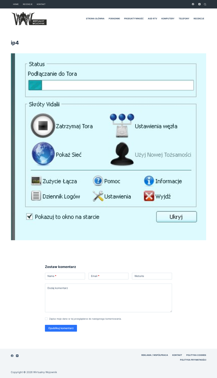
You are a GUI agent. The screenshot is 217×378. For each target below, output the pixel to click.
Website (139, 276)
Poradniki (114, 18)
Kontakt (41, 4)
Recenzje (28, 4)
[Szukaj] (205, 4)
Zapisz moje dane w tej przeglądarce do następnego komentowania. (85, 318)
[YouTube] (199, 4)
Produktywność (134, 18)
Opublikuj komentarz (61, 328)
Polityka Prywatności (193, 360)
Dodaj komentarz (57, 288)
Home (16, 4)
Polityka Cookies (196, 355)
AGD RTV (152, 18)
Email (95, 276)
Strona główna (95, 18)
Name (51, 276)
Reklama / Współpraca (154, 355)
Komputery (167, 18)
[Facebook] (193, 4)
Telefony (184, 18)
